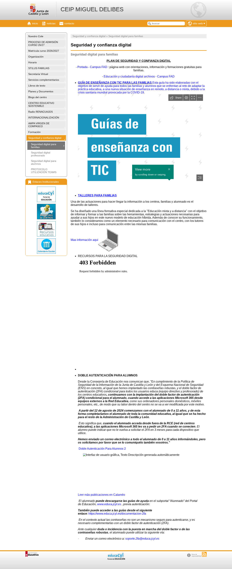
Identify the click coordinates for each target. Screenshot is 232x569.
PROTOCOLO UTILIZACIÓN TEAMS (43, 171)
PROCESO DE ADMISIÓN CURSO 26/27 (43, 43)
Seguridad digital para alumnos (43, 162)
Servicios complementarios (43, 79)
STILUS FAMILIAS (38, 68)
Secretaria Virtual (38, 74)
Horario (32, 62)
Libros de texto (36, 85)
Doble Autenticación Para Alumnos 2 (102, 448)
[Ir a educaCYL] (116, 558)
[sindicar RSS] (204, 554)
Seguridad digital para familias (43, 146)
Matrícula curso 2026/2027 (43, 50)
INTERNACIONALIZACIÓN (43, 117)
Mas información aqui (84, 239)
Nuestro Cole (35, 36)
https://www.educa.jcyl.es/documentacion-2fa (117, 513)
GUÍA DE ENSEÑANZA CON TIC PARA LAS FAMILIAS (115, 82)
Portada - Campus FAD (92, 67)
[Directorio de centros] (46, 211)
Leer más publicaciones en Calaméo (101, 494)
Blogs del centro (37, 97)
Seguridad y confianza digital (44, 137)
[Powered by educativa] (32, 554)
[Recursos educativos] (46, 229)
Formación (34, 132)
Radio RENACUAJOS (40, 111)
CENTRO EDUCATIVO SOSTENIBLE (41, 104)
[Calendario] (46, 246)
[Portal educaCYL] (46, 194)
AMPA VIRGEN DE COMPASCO (38, 125)
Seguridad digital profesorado (40, 154)
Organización (36, 56)
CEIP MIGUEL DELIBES (92, 9)
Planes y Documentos (40, 91)
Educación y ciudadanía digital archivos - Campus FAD (139, 76)
